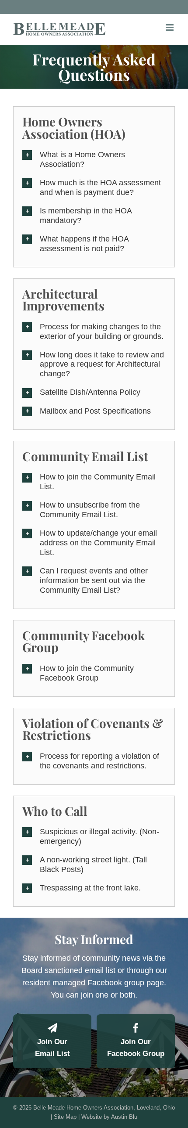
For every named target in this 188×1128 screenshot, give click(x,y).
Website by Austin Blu (109, 1117)
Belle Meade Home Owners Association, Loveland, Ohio (104, 1107)
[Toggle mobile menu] (170, 27)
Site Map (65, 1117)
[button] (94, 160)
